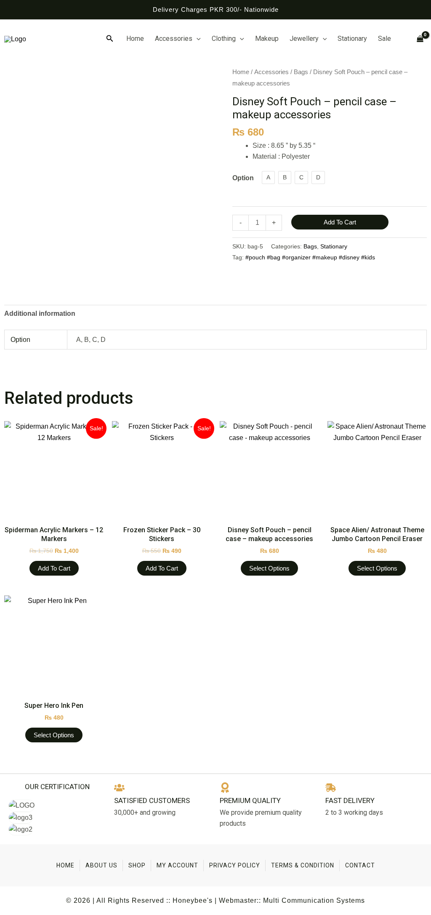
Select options (269, 568)
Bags (301, 72)
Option (243, 177)
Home (135, 39)
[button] (110, 38)
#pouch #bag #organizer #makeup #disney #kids (310, 257)
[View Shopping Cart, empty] (416, 39)
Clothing (224, 39)
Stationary (352, 39)
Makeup (267, 39)
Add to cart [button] (54, 568)
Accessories (173, 39)
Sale (384, 39)
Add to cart (340, 222)
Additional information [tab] (39, 313)
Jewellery (304, 39)
